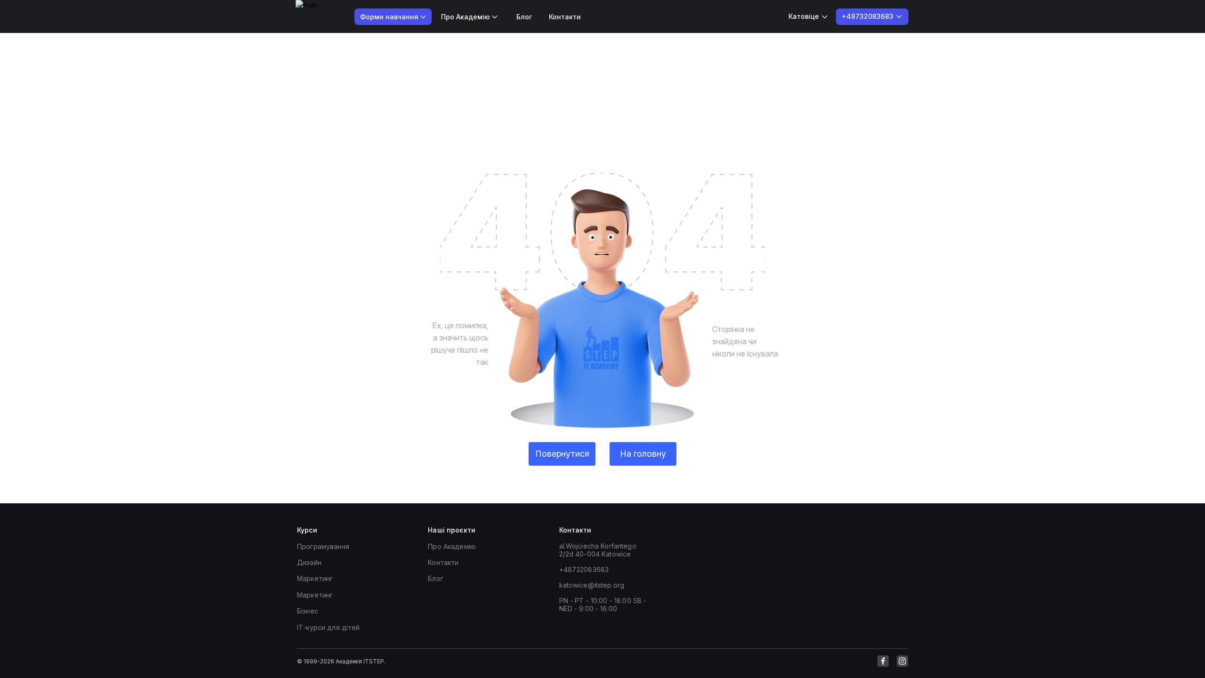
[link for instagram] (902, 661)
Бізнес (307, 611)
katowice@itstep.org (592, 585)
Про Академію (452, 546)
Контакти (565, 17)
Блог (524, 17)
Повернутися (562, 454)
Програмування (323, 546)
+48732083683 (584, 569)
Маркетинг (315, 578)
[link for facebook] (883, 661)
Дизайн (309, 562)
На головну (643, 454)
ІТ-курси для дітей (328, 627)
